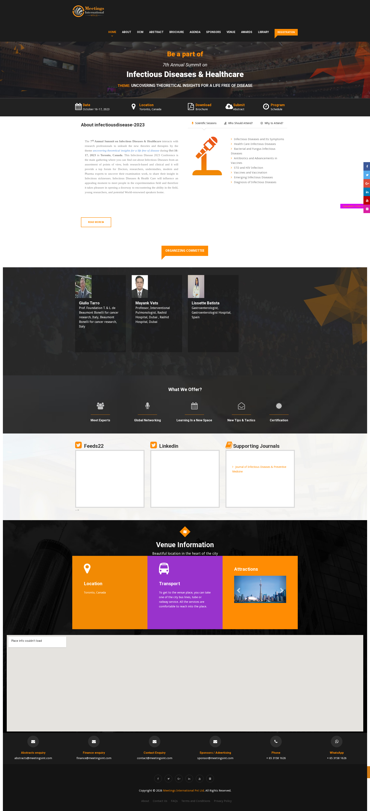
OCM (140, 32)
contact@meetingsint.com (154, 758)
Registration (286, 32)
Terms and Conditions (195, 801)
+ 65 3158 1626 (276, 758)
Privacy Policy (223, 801)
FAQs (174, 801)
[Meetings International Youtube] (200, 778)
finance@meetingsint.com (94, 758)
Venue (231, 32)
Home (112, 32)
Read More (95, 222)
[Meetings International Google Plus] (179, 778)
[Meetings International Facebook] (158, 778)
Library (263, 32)
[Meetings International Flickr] (210, 778)
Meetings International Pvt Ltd (183, 790)
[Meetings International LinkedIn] (189, 778)
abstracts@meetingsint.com (33, 758)
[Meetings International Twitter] (168, 778)
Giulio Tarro (89, 303)
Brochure (176, 32)
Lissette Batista (205, 303)
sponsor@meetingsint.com (215, 758)
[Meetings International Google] (366, 183)
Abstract (156, 32)
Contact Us (160, 801)
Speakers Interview (355, 206)
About (126, 32)
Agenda (195, 32)
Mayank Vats (146, 303)
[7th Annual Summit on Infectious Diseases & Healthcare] (88, 11)
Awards (246, 32)
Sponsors (213, 32)
